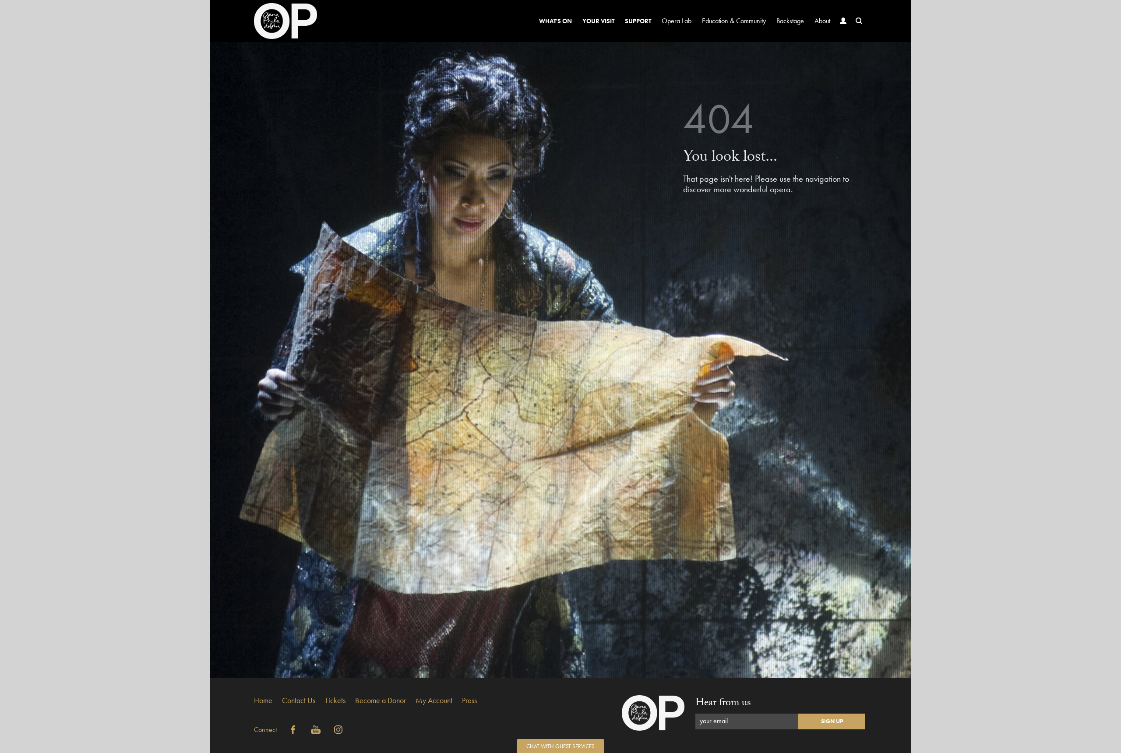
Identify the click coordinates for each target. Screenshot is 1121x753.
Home (263, 700)
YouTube (315, 729)
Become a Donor (380, 700)
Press (469, 700)
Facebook (293, 729)
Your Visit (598, 21)
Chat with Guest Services (560, 746)
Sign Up (832, 721)
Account (843, 21)
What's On (555, 21)
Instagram (338, 729)
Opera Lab (676, 20)
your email (714, 720)
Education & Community (734, 20)
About (822, 20)
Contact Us (298, 700)
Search (859, 21)
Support (638, 21)
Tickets (335, 700)
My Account (434, 700)
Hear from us (723, 703)
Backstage (790, 20)
